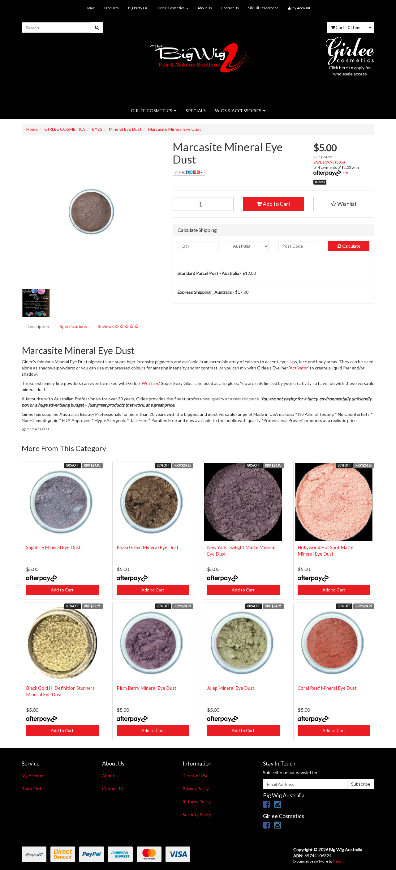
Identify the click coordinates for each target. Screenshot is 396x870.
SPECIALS (196, 110)
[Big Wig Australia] (198, 55)
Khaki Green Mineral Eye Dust (148, 547)
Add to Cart (276, 203)
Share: (180, 172)
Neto (337, 861)
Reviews (106, 326)
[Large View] (36, 303)
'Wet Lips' (150, 383)
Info (345, 172)
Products (111, 8)
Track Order (33, 788)
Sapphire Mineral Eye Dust (53, 547)
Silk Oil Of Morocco (263, 8)
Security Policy (197, 814)
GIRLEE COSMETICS (152, 110)
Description (38, 326)
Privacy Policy (196, 788)
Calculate (350, 246)
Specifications (73, 326)
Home (90, 8)
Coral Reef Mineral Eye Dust (327, 688)
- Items (349, 27)
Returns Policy (197, 801)
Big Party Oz (137, 8)
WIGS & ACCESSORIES (238, 110)
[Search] (97, 27)
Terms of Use (196, 775)
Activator (299, 367)
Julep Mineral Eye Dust (230, 688)
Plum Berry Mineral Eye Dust (146, 688)
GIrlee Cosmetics (171, 8)
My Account (33, 775)
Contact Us (230, 8)
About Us (205, 8)
